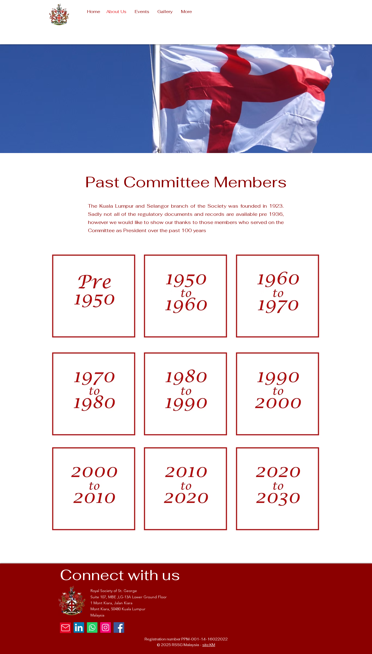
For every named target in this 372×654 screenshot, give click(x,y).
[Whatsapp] (92, 627)
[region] (94, 295)
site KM (208, 645)
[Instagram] (105, 627)
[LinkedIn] (79, 627)
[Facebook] (119, 627)
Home (93, 11)
